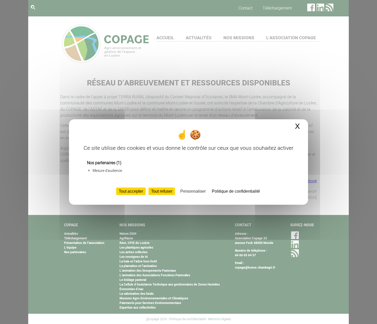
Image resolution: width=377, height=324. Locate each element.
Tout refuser (161, 191)
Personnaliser (193, 191)
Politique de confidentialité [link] (236, 191)
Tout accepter (131, 191)
